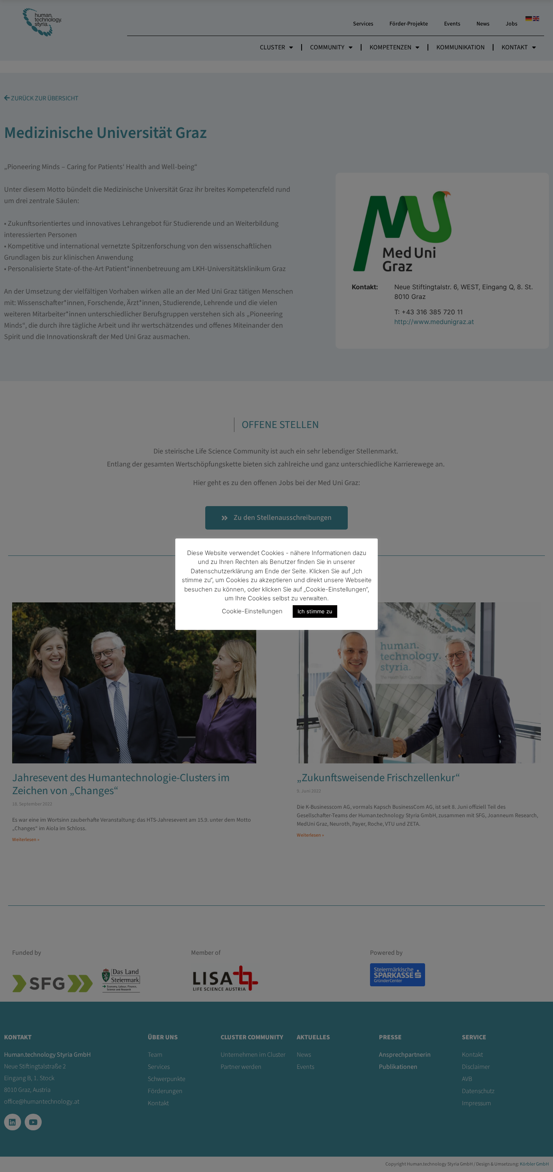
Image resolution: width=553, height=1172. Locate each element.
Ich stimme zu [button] (315, 611)
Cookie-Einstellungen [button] (252, 611)
